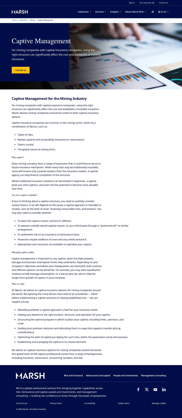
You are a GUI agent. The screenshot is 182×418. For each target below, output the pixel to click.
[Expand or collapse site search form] (152, 12)
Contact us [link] (163, 3)
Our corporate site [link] (146, 3)
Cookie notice (123, 403)
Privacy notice (56, 403)
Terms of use (21, 403)
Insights (114, 11)
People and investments (125, 375)
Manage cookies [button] (159, 403)
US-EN (163, 12)
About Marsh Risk (134, 11)
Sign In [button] (132, 3)
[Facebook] (138, 389)
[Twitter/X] (147, 389)
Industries (83, 11)
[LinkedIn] (164, 389)
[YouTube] (155, 389)
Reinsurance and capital (98, 375)
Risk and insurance (73, 375)
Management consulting (153, 375)
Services (99, 11)
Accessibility (89, 403)
